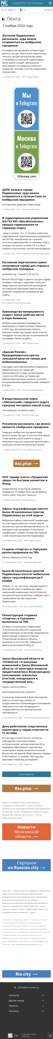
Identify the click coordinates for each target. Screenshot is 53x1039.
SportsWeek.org (41, 941)
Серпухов (14, 995)
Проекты (13, 1005)
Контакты (14, 1011)
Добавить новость (28, 987)
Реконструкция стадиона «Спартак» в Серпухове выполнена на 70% (19, 618)
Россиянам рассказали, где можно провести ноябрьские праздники (26, 425)
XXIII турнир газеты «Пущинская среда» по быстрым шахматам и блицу (25, 480)
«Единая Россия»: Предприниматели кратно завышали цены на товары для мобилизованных (24, 357)
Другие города (16, 1000)
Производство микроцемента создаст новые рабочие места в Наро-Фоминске (23, 315)
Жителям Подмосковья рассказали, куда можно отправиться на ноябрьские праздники (21, 40)
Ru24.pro (26, 944)
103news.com (13, 941)
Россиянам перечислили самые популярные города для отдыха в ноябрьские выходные (25, 265)
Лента (13, 18)
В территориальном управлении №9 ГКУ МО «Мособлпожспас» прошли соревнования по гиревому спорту (25, 223)
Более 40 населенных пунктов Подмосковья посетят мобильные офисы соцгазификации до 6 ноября (26, 576)
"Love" (13, 944)
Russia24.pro (34, 944)
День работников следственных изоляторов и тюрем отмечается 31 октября (25, 730)
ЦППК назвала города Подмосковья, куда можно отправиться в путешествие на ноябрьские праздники (24, 194)
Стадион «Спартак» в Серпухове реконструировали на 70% (24, 550)
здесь (32, 912)
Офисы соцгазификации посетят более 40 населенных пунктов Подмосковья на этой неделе (25, 512)
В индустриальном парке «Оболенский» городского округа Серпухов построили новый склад (26, 402)
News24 (19, 944)
